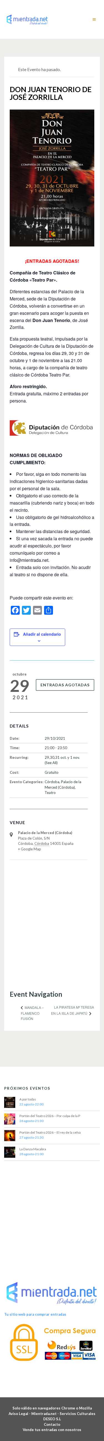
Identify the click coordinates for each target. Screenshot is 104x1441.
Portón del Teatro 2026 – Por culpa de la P (49, 1116)
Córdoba (52, 782)
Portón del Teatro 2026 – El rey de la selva (50, 1132)
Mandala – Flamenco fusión (32, 1013)
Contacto (52, 1424)
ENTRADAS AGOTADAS (65, 684)
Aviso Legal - (20, 1413)
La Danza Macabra (32, 1149)
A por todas (27, 1099)
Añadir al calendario (42, 634)
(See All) (51, 762)
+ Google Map (29, 849)
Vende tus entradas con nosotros (52, 1429)
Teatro (50, 792)
